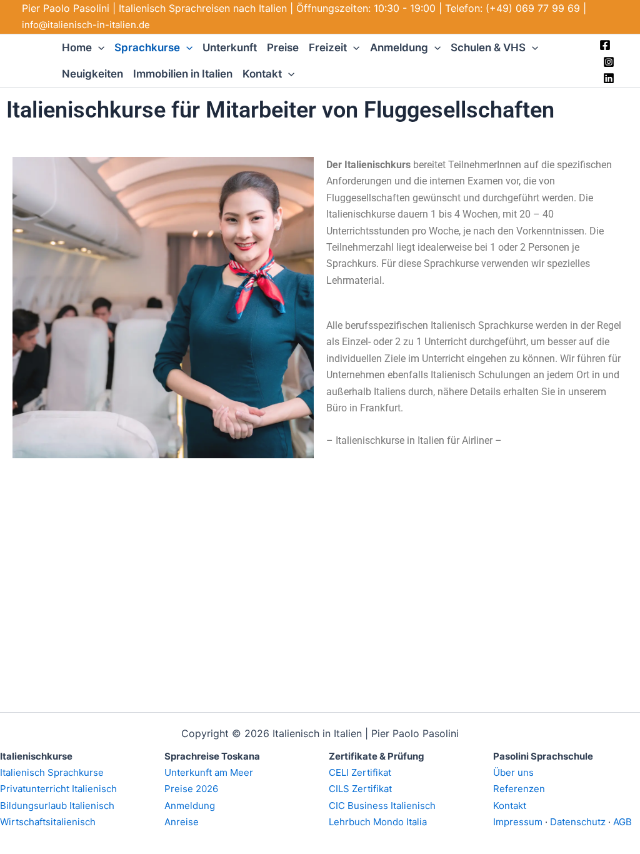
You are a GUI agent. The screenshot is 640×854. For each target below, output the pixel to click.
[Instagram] (608, 62)
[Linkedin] (608, 78)
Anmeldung (399, 47)
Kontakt (262, 74)
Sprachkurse (147, 47)
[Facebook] (605, 45)
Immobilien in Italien (182, 74)
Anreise (181, 822)
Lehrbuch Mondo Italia (378, 822)
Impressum (517, 822)
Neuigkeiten (92, 74)
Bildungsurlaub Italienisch (57, 805)
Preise (283, 47)
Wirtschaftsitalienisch (48, 822)
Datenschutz (578, 822)
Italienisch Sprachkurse (52, 772)
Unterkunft (229, 47)
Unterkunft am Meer (208, 772)
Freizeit (328, 47)
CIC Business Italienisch (382, 805)
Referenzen (519, 789)
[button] (98, 47)
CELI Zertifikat (360, 772)
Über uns (513, 772)
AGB (622, 822)
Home (77, 47)
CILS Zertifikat (360, 789)
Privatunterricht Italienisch (58, 789)
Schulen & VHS (488, 47)
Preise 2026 (191, 789)
